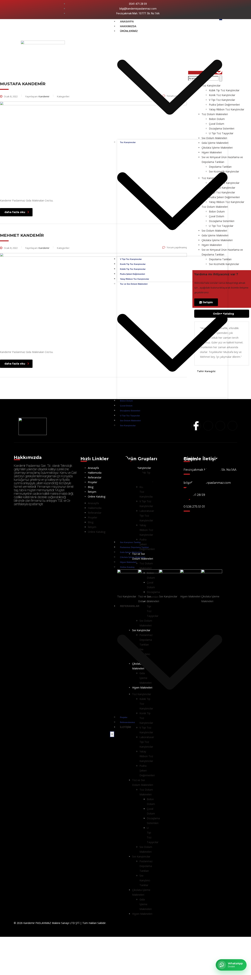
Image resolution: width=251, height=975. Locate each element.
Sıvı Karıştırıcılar (141, 856)
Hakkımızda (128, 26)
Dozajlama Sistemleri (130, 411)
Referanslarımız (127, 722)
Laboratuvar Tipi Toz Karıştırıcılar (146, 741)
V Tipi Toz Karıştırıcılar (131, 259)
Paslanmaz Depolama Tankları (134, 547)
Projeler (123, 717)
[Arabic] (218, 9)
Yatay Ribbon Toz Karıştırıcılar (134, 279)
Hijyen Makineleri (128, 562)
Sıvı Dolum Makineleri (130, 420)
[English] (223, 9)
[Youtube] (40, 8)
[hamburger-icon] (220, 19)
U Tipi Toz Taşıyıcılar (130, 415)
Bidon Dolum (126, 401)
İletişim (125, 727)
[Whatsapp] (47, 8)
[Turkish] (232, 9)
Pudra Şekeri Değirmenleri (132, 274)
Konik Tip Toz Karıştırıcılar (133, 264)
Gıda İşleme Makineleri (131, 552)
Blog (90, 487)
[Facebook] (28, 8)
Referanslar (94, 477)
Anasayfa (127, 21)
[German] (227, 9)
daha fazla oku (14, 212)
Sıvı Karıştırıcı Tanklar (130, 542)
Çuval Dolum (126, 406)
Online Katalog (127, 567)
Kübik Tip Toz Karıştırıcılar (133, 269)
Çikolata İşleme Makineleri (132, 557)
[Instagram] (34, 8)
